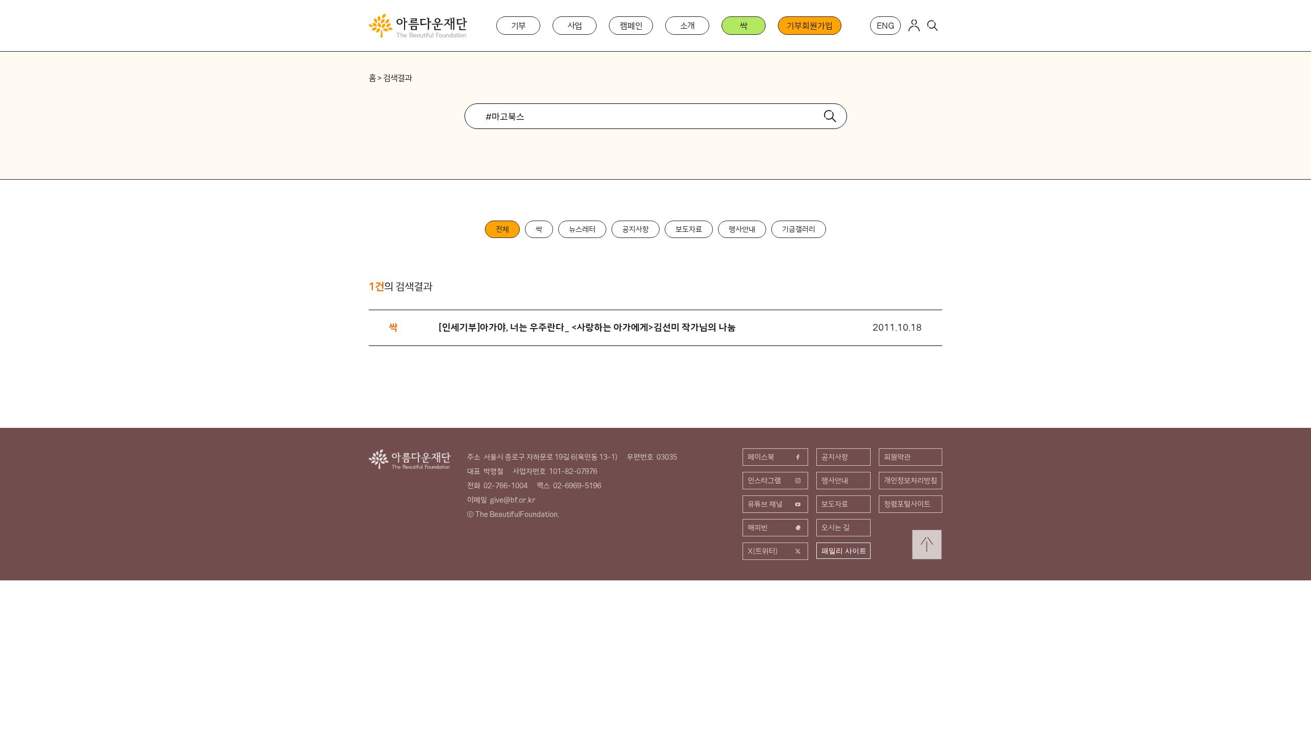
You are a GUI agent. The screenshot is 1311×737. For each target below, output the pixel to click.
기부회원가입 (809, 25)
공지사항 (635, 229)
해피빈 (758, 527)
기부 (518, 25)
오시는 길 (835, 527)
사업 (575, 25)
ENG (885, 25)
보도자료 (688, 229)
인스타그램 (764, 480)
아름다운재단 (410, 459)
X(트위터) (763, 551)
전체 (502, 229)
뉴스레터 (582, 229)
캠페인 (631, 25)
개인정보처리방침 (910, 480)
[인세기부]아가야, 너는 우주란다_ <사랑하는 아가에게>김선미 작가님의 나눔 (587, 327)
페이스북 (761, 457)
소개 (687, 25)
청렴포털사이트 (907, 504)
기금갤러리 (798, 229)
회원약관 (897, 457)
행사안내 (742, 229)
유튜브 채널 (765, 504)
